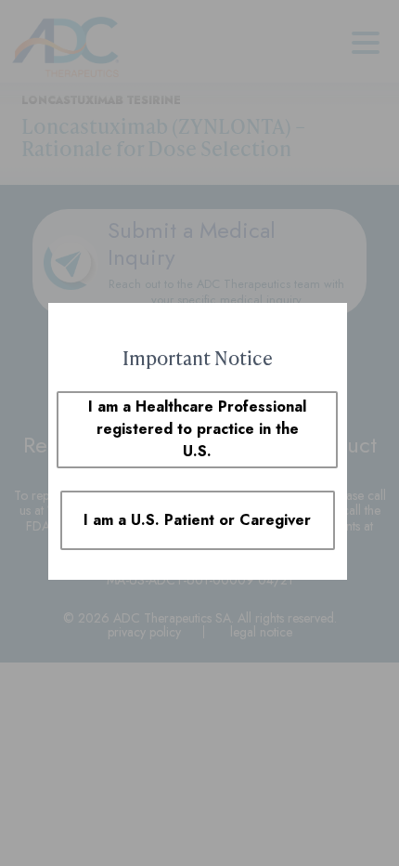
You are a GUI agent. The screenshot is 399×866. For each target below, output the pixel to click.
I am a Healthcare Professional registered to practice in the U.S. (197, 429)
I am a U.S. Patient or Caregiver (197, 520)
